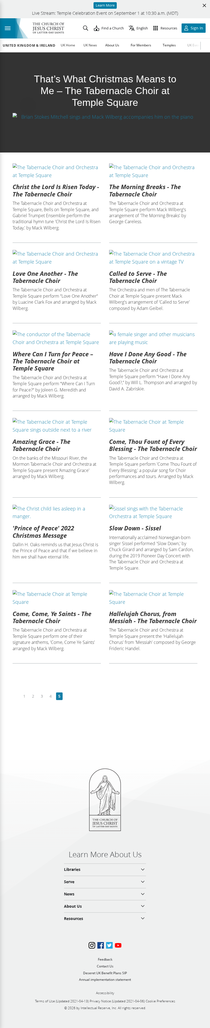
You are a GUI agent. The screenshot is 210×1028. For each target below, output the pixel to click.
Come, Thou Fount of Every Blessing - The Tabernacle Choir (153, 445)
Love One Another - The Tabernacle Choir (45, 277)
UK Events (195, 45)
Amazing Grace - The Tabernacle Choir (41, 445)
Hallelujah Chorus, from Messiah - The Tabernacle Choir (153, 617)
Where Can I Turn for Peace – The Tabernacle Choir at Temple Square (53, 361)
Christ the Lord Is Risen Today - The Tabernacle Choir (56, 190)
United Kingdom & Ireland (29, 45)
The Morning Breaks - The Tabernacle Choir (145, 190)
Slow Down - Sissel (135, 528)
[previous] (16, 696)
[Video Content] (105, 116)
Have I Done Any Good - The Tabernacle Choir (147, 357)
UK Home (68, 45)
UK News (90, 45)
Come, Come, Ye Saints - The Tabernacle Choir (52, 617)
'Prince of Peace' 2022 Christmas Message (43, 531)
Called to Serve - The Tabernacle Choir (138, 277)
